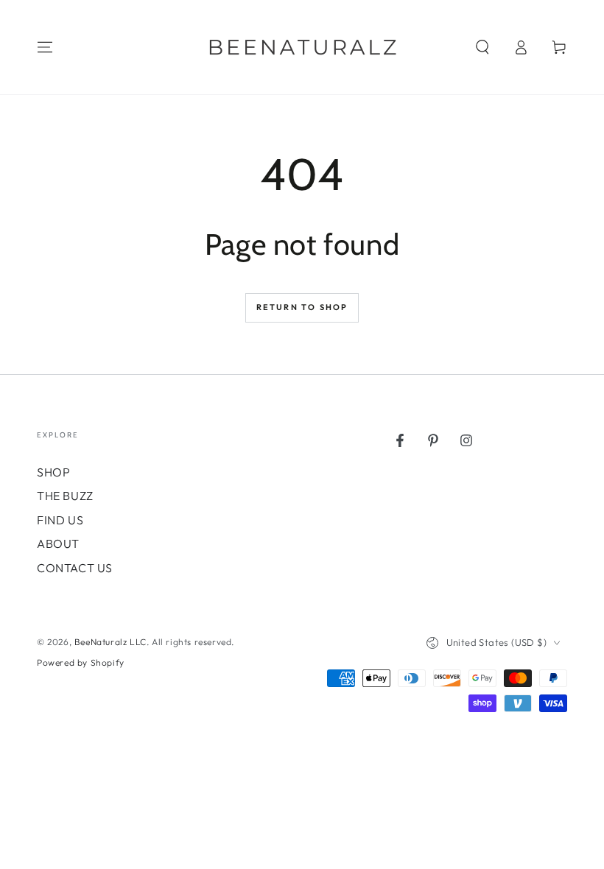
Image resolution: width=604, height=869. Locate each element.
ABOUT (58, 543)
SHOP (53, 472)
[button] (482, 47)
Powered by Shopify (80, 662)
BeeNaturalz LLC (110, 641)
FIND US (60, 520)
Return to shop (302, 307)
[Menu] (45, 47)
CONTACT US (75, 567)
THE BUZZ (65, 495)
